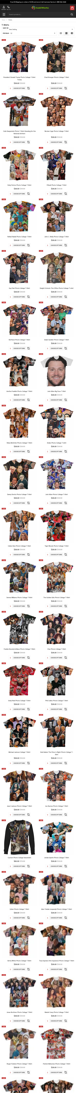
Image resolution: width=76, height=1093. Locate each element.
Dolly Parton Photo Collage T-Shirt (19, 185)
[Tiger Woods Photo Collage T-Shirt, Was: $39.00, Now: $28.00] (56, 525)
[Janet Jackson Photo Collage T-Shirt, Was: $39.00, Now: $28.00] (19, 785)
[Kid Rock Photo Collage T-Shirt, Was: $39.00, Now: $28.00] (19, 319)
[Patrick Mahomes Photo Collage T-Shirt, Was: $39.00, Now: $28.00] (56, 1043)
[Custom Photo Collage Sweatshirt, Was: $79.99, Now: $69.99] (19, 837)
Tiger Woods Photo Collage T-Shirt (57, 546)
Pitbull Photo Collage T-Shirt (56, 185)
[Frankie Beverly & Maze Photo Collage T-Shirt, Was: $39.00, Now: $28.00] (19, 628)
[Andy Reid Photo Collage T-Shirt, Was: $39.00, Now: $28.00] (19, 680)
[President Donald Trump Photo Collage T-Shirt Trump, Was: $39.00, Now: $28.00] (19, 57)
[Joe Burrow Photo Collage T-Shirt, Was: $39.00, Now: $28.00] (56, 785)
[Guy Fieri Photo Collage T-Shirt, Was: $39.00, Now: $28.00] (19, 267)
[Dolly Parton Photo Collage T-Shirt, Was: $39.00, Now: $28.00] (19, 164)
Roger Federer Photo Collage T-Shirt (19, 1064)
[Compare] (28, 88)
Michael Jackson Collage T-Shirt (19, 752)
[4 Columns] (66, 33)
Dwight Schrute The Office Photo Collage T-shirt (57, 288)
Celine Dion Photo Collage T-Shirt (19, 546)
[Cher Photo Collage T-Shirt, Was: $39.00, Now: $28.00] (56, 628)
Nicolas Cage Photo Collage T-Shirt (57, 131)
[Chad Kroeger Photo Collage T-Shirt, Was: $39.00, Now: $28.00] (56, 57)
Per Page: (6, 33)
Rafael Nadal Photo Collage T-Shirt (19, 237)
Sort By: (6, 28)
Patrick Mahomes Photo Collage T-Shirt (56, 1064)
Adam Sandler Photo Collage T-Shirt (56, 340)
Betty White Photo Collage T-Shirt (19, 961)
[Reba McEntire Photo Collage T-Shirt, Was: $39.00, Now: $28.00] (19, 422)
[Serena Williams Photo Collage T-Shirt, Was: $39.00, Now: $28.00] (19, 577)
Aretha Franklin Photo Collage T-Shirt (19, 391)
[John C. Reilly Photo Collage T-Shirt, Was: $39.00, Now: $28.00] (56, 216)
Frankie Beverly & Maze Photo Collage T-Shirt (19, 649)
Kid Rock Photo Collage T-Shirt (19, 340)
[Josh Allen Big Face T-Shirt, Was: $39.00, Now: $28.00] (56, 371)
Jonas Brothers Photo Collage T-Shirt (19, 1012)
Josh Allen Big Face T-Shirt (56, 391)
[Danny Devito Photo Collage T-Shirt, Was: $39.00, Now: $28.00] (19, 474)
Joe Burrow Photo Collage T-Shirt (56, 806)
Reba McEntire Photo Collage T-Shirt (19, 443)
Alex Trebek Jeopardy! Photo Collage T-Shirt (56, 909)
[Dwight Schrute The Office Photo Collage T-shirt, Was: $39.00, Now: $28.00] (56, 267)
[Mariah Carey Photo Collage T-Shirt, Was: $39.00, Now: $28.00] (56, 992)
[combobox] (40, 14)
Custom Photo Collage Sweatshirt (19, 857)
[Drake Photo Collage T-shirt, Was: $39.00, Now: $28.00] (56, 422)
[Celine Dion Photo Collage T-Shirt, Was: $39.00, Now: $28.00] (19, 525)
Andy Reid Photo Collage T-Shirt (19, 700)
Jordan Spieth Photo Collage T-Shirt (56, 857)
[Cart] (72, 8)
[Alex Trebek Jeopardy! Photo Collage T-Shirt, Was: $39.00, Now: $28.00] (56, 888)
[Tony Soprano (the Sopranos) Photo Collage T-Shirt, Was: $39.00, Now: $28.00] (56, 940)
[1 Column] (60, 33)
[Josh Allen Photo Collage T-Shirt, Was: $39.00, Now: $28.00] (56, 474)
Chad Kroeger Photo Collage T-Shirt (56, 77)
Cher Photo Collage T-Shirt (56, 649)
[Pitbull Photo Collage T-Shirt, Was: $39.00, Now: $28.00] (56, 164)
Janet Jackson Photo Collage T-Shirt (19, 806)
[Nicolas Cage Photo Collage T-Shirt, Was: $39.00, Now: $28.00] (56, 110)
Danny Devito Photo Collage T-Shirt (19, 494)
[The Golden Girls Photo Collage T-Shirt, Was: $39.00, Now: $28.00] (56, 577)
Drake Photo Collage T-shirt (56, 443)
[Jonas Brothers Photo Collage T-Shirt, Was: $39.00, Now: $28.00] (19, 992)
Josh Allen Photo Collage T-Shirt (56, 494)
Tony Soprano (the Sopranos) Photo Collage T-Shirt (56, 961)
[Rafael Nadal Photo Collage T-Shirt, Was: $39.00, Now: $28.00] (19, 216)
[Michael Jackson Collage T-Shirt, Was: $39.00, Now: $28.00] (19, 731)
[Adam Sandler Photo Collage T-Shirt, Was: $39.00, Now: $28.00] (56, 319)
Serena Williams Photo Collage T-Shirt (19, 597)
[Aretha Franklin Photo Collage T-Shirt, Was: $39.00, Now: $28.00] (19, 371)
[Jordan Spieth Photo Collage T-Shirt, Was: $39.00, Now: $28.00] (56, 837)
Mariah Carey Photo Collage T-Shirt (57, 1012)
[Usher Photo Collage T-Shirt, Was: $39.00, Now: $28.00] (19, 888)
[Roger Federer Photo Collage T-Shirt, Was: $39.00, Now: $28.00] (19, 1043)
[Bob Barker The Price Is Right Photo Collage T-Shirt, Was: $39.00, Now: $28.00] (56, 731)
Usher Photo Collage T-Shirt (19, 909)
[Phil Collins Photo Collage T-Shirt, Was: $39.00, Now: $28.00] (56, 680)
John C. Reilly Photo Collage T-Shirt (56, 237)
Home (3, 20)
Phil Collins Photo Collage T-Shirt (56, 700)
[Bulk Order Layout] (71, 33)
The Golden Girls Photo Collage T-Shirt (56, 597)
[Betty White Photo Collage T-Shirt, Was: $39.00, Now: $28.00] (19, 940)
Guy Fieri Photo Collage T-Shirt (19, 288)
